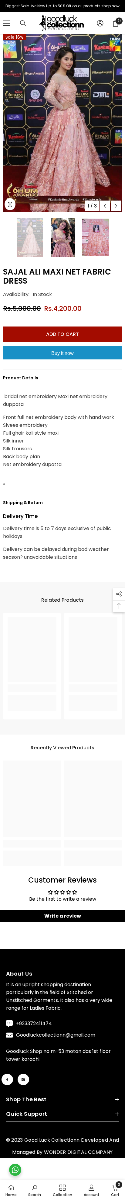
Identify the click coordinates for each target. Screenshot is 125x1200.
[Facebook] (7, 1083)
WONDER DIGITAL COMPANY (78, 1156)
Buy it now (62, 357)
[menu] (6, 27)
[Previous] (105, 209)
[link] (32, 693)
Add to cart (62, 338)
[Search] (23, 27)
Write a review (62, 919)
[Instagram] (23, 1083)
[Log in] (100, 27)
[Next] (116, 209)
